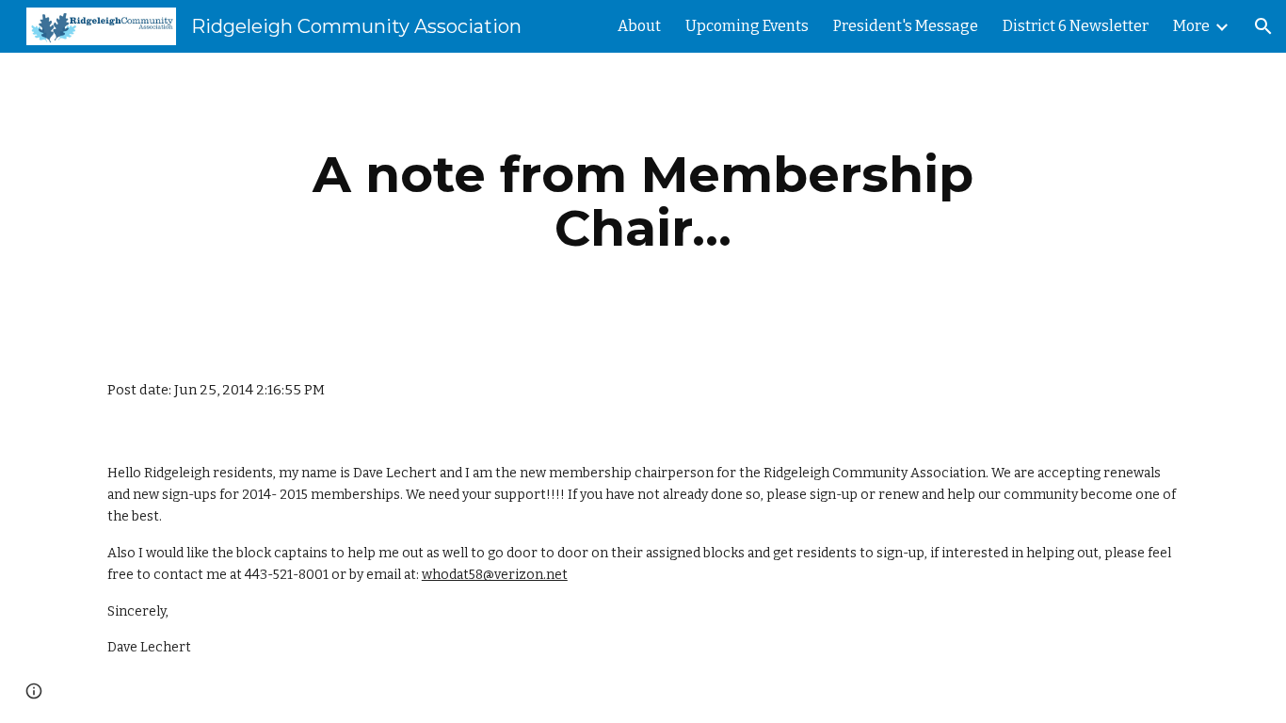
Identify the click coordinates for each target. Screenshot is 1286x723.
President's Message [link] (905, 26)
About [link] (639, 26)
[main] (643, 201)
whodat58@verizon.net (495, 575)
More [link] (1191, 26)
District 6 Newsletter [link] (1076, 26)
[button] (1263, 26)
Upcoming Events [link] (747, 26)
